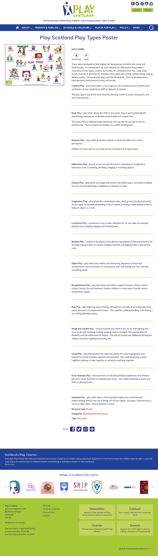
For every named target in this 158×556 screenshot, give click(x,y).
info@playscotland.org (14, 522)
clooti (150, 548)
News (136, 27)
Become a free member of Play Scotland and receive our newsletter (97, 511)
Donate (148, 10)
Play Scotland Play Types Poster (79, 37)
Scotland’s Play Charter (21, 455)
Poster (89, 409)
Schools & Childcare (77, 27)
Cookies (46, 515)
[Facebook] (72, 429)
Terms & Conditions (51, 509)
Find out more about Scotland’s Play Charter (97, 528)
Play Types (82, 418)
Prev (7, 488)
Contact (136, 10)
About (26, 27)
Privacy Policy (49, 512)
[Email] (85, 429)
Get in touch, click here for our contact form (135, 511)
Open (86, 59)
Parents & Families (46, 27)
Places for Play (105, 27)
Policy (124, 27)
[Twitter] (79, 429)
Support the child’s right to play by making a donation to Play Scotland (135, 528)
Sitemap (46, 505)
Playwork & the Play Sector (95, 413)
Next (151, 488)
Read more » (10, 464)
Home (18, 28)
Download (76, 59)
